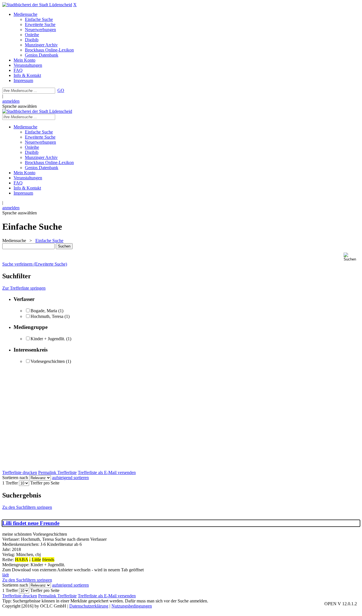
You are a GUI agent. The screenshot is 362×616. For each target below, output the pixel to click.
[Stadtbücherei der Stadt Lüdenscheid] (37, 4)
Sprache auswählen (19, 106)
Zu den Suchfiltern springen (27, 507)
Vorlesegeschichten (48, 361)
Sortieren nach (15, 477)
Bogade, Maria (44, 310)
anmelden (11, 101)
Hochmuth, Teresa (47, 316)
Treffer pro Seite (44, 483)
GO (60, 90)
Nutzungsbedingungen (131, 606)
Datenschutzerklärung (88, 606)
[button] (352, 257)
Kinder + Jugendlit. (48, 338)
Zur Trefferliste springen (24, 288)
